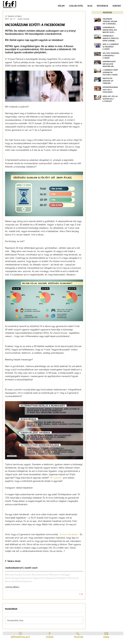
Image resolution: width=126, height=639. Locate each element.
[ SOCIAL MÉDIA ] (12, 587)
